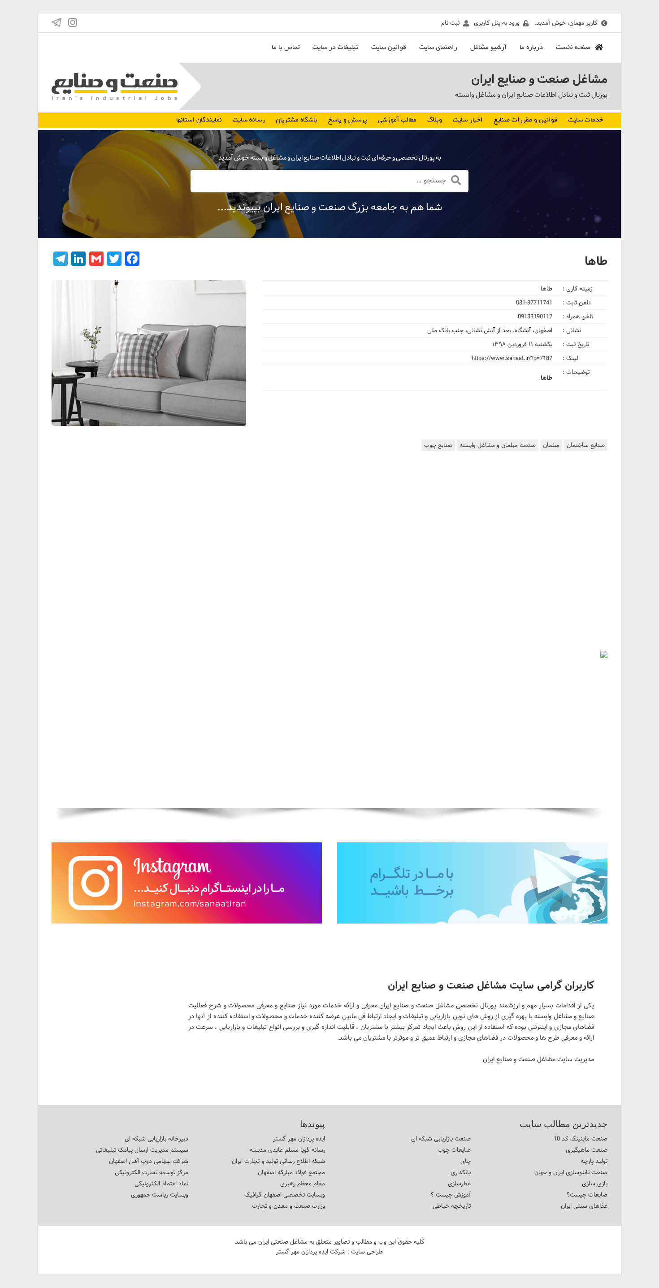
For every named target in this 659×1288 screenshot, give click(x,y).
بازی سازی (594, 1183)
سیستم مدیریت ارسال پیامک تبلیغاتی (142, 1150)
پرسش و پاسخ (347, 119)
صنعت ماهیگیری (586, 1150)
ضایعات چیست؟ (587, 1195)
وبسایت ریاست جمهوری (159, 1195)
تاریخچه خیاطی (452, 1206)
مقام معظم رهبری (302, 1183)
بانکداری (461, 1172)
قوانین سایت (388, 47)
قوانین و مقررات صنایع (525, 119)
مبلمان (551, 445)
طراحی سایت (367, 1252)
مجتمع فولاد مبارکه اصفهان (291, 1172)
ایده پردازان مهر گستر (299, 1139)
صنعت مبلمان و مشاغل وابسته (498, 445)
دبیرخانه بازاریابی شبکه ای (156, 1139)
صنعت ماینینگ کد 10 (580, 1139)
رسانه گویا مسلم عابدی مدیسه (287, 1150)
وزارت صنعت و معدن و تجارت (288, 1206)
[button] (65, 729)
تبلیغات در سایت (335, 47)
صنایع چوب (438, 445)
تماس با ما (285, 47)
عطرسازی (459, 1183)
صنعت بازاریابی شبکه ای (441, 1139)
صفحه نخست (573, 47)
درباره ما (531, 47)
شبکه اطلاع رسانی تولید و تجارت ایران (278, 1161)
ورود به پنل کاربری (497, 23)
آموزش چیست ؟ (451, 1195)
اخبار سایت (468, 119)
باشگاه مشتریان (296, 119)
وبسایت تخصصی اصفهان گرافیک (284, 1195)
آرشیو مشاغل (488, 47)
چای (465, 1161)
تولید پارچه (594, 1161)
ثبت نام (450, 23)
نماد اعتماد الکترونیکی (161, 1183)
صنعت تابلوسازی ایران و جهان (570, 1172)
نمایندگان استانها (199, 119)
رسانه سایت (249, 119)
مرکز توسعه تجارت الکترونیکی (151, 1172)
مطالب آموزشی (397, 119)
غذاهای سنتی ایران (584, 1206)
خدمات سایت (585, 119)
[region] (329, 742)
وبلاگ (434, 119)
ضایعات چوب (454, 1150)
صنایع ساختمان (586, 445)
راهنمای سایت (438, 47)
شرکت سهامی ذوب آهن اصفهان (148, 1161)
